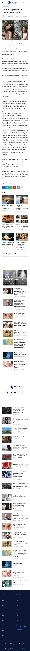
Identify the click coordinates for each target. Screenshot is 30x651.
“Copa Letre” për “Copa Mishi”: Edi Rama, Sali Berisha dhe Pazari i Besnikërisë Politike (19, 410)
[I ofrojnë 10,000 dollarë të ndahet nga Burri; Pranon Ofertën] (8, 324)
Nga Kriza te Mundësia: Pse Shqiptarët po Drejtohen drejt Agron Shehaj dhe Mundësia (20, 464)
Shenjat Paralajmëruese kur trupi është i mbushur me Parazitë (20, 496)
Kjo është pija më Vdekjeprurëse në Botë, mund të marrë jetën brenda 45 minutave (19, 364)
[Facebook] (3, 187)
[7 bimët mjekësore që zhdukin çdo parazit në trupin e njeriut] (8, 333)
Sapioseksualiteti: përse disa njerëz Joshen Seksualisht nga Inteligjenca (21, 245)
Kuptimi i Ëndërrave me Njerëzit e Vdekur (20, 353)
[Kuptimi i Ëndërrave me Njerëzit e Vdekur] (8, 355)
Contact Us (22, 644)
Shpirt (10, 183)
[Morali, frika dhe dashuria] (7, 439)
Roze (7, 6)
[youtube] (15, 392)
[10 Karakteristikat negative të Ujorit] (7, 583)
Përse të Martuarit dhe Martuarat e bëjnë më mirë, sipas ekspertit (8, 244)
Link (3, 598)
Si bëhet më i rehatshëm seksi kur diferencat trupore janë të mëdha (22, 207)
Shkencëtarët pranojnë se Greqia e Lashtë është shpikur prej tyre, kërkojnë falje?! (20, 291)
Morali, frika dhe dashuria (19, 437)
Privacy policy (13, 644)
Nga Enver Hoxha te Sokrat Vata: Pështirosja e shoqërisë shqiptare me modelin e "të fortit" (20, 420)
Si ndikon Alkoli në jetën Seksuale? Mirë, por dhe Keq (7, 226)
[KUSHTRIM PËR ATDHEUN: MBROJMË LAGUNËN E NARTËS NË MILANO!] (7, 457)
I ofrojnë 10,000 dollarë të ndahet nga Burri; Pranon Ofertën (20, 323)
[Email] (18, 187)
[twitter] (11, 392)
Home (3, 6)
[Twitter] (7, 187)
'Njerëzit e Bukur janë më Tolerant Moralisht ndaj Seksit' (22, 226)
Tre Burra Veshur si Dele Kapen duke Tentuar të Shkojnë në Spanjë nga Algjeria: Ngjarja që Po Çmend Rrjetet (19, 475)
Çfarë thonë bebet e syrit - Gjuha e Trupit (20, 314)
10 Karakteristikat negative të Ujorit (20, 581)
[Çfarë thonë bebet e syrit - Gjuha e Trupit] (8, 316)
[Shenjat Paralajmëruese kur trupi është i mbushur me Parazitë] (7, 497)
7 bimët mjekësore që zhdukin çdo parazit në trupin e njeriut (20, 332)
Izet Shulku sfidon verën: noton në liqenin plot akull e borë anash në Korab (20, 447)
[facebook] (7, 392)
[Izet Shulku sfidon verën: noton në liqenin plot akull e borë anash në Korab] (7, 448)
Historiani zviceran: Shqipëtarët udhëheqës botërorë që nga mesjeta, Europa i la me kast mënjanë (19, 304)
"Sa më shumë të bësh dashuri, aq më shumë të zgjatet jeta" (8, 206)
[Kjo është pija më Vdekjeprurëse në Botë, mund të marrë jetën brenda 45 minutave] (8, 364)
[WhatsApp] (10, 187)
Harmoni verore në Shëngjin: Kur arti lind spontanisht (20, 429)
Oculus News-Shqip (19, 649)
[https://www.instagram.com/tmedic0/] (22, 392)
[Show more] (22, 187)
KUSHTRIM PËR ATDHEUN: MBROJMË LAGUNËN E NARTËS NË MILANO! (20, 456)
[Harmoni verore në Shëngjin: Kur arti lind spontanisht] (7, 431)
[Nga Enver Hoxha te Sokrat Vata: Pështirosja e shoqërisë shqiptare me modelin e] (7, 420)
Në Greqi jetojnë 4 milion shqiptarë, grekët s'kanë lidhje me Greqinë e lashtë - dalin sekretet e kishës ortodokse (20, 343)
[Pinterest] (14, 187)
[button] (2, 2)
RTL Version (15, 646)
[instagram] (18, 392)
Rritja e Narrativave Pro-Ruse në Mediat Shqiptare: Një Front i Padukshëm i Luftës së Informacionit (20, 486)
